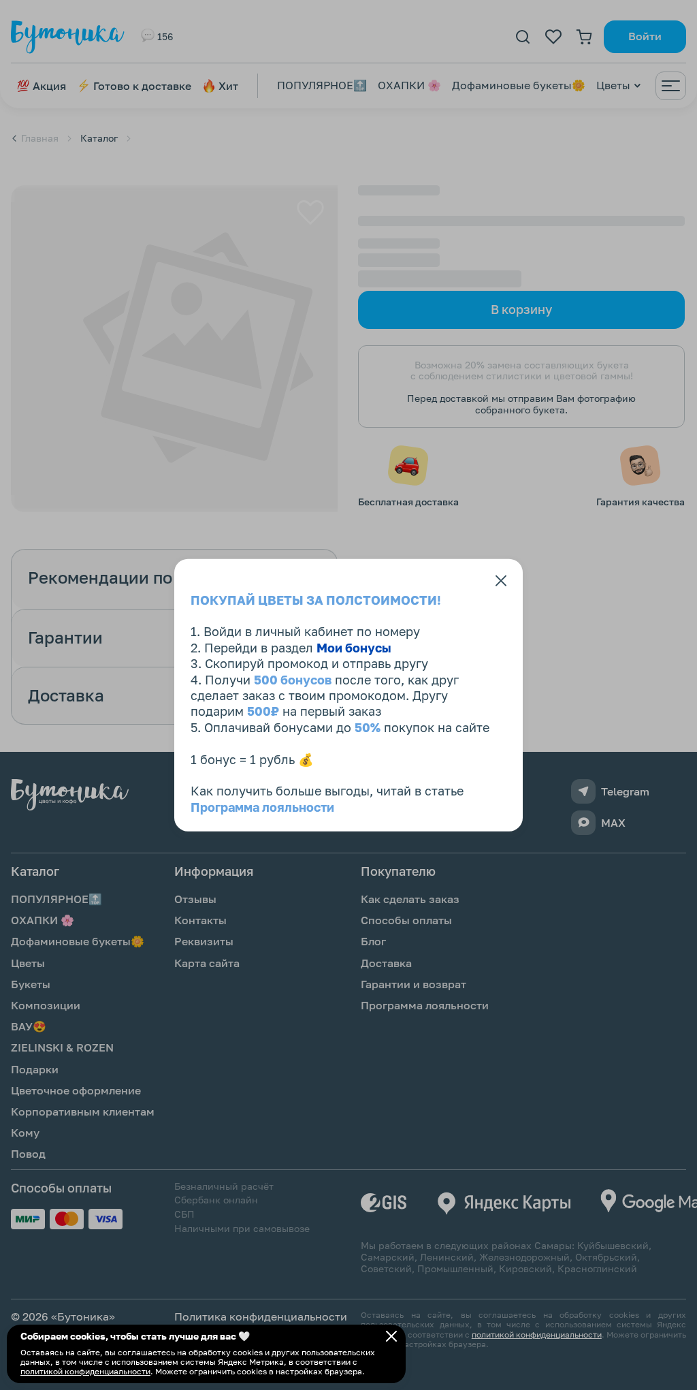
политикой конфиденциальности (85, 1371)
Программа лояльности (262, 806)
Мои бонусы (354, 646)
